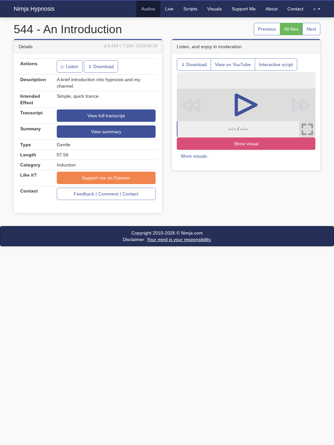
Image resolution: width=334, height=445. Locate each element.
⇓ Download (101, 66)
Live (169, 8)
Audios (148, 8)
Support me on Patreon (106, 177)
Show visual (246, 143)
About (272, 8)
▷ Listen (69, 66)
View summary (106, 131)
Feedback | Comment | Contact (106, 193)
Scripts (190, 8)
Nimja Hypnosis (34, 9)
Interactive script (276, 64)
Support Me (244, 8)
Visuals (214, 8)
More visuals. (194, 156)
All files (291, 29)
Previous (267, 29)
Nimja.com (192, 233)
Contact (295, 8)
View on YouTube (233, 64)
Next (311, 29)
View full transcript (106, 115)
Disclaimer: (167, 239)
